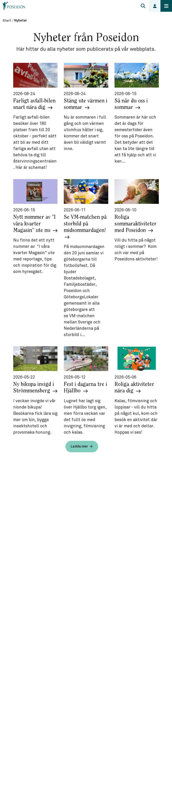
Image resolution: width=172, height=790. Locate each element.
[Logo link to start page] (14, 6)
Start (7, 20)
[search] (143, 6)
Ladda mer (79, 446)
